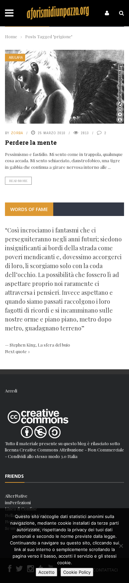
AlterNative (16, 496)
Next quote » (17, 351)
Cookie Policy (77, 572)
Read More (18, 180)
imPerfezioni (18, 502)
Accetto (46, 572)
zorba (17, 133)
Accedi (11, 390)
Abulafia (15, 57)
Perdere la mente (31, 142)
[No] (120, 545)
